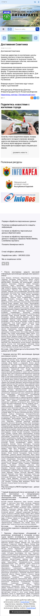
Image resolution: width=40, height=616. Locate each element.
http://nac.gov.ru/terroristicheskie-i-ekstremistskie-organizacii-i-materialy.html (20, 527)
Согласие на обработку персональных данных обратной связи (17, 232)
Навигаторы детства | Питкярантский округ (18, 95)
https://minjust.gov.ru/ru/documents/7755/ (24, 349)
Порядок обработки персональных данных (19, 221)
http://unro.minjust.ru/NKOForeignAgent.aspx (16, 487)
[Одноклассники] (32, 98)
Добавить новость (20, 152)
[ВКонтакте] (35, 98)
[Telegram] (38, 98)
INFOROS (22, 255)
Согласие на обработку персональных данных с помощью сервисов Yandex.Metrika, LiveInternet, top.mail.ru (20, 239)
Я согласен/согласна (20, 612)
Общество (25, 38)
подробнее (25, 602)
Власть (13, 38)
